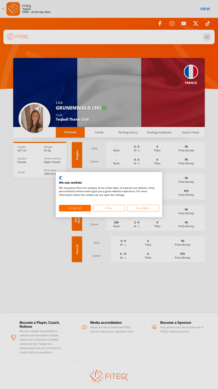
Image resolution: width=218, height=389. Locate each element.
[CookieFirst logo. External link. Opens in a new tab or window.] (60, 178)
